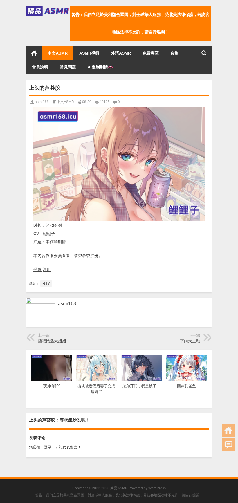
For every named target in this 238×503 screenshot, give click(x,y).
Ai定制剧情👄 (100, 67)
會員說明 (40, 67)
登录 (37, 269)
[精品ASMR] (48, 8)
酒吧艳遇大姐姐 (52, 341)
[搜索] (204, 53)
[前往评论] (228, 444)
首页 (34, 53)
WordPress (157, 488)
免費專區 (151, 53)
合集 (174, 53)
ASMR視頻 (89, 53)
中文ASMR (58, 53)
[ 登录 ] (47, 447)
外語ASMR (121, 53)
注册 (47, 269)
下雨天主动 (190, 341)
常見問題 (68, 67)
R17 (46, 283)
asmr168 (42, 102)
